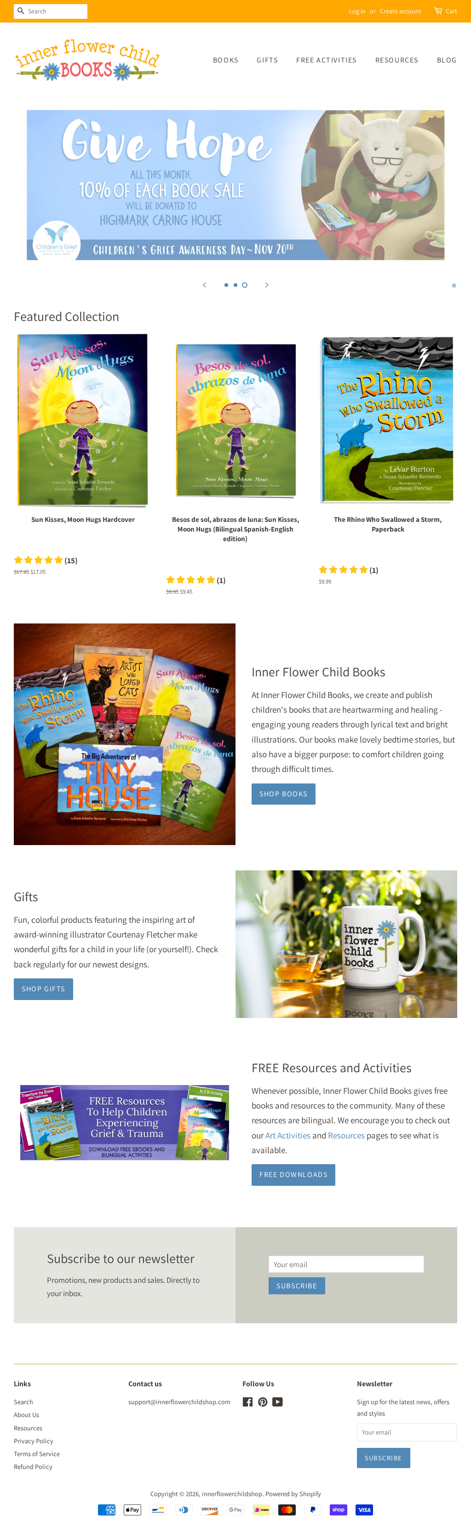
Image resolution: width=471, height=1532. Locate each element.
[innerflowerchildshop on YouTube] (277, 1403)
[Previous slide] (204, 284)
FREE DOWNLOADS (293, 1174)
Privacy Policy (33, 1440)
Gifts (267, 60)
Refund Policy (33, 1466)
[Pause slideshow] (454, 284)
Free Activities (326, 60)
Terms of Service (37, 1453)
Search (23, 1401)
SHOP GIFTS (43, 989)
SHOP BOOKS (283, 794)
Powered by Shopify (293, 1493)
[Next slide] (267, 284)
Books (226, 60)
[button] (46, 560)
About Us (26, 1414)
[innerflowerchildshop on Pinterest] (263, 1403)
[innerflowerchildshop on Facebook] (247, 1403)
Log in (357, 11)
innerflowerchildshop (232, 1493)
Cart (451, 11)
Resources (397, 60)
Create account (400, 11)
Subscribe (296, 1286)
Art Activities (287, 1135)
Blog (447, 60)
